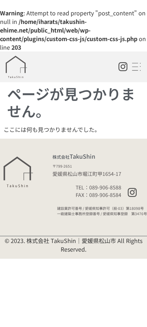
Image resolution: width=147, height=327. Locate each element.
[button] (137, 67)
